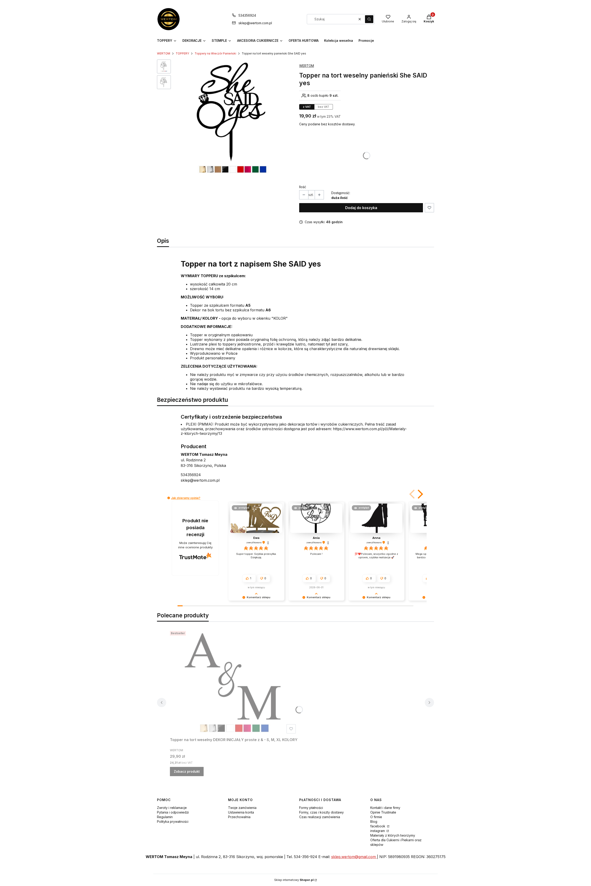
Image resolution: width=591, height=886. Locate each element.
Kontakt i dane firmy (385, 808)
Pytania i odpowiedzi (173, 812)
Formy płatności (311, 808)
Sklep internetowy (294, 880)
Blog (373, 821)
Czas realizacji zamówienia (319, 817)
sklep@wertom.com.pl (255, 23)
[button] (369, 19)
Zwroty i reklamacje (172, 808)
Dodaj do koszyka (361, 207)
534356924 (247, 15)
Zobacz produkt (187, 771)
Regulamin (165, 817)
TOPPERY (182, 53)
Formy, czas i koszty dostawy (321, 812)
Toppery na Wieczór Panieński (215, 53)
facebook (378, 826)
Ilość (302, 187)
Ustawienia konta (241, 812)
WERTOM (163, 53)
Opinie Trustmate (383, 812)
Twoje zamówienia (242, 808)
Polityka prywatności (172, 821)
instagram (378, 831)
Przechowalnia (239, 817)
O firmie (376, 817)
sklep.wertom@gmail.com (354, 856)
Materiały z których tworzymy (392, 835)
